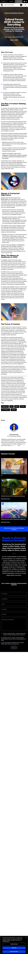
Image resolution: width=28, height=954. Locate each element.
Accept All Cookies (14, 951)
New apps (4, 234)
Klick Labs (4, 217)
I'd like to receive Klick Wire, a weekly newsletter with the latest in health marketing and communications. (14, 634)
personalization (5, 409)
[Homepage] (7, 5)
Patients (23, 406)
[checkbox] (1, 633)
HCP (12, 406)
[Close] (25, 938)
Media (16, 406)
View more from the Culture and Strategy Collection (14, 529)
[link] (3, 1)
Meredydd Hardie (18, 37)
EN (26, 1)
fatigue (12, 237)
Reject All (14, 947)
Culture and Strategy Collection (14, 13)
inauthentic (4, 248)
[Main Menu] (25, 4)
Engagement (5, 406)
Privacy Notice (20, 639)
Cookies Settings (14, 944)
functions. (12, 207)
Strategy (14, 409)
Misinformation (4, 199)
